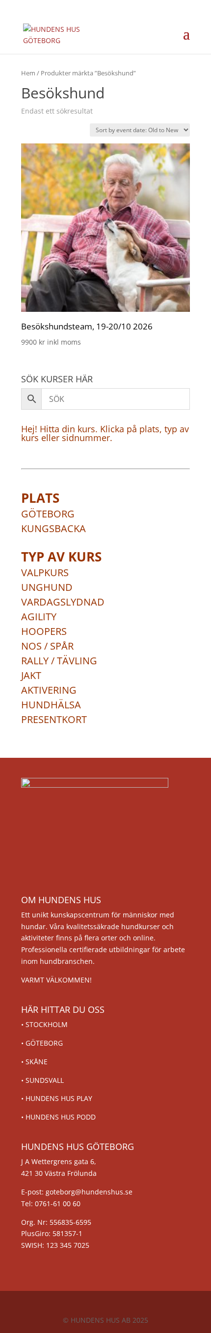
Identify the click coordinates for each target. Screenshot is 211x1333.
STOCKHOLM (47, 1024)
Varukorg (151, 34)
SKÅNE (37, 1061)
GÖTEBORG (44, 1043)
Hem (28, 73)
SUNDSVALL (45, 1080)
